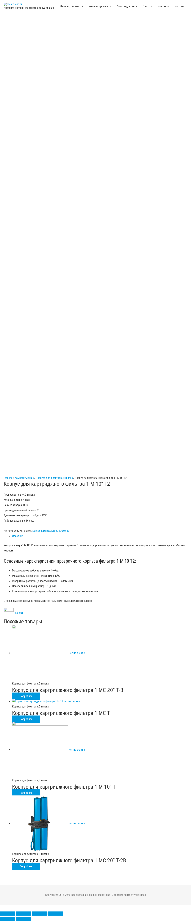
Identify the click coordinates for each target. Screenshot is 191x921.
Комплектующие (24, 478)
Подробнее (26, 696)
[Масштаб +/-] (55, 913)
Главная (8, 478)
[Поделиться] (23, 913)
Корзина (179, 6)
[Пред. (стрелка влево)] (7, 919)
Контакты (163, 6)
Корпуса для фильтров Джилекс (54, 478)
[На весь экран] (39, 913)
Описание (17, 536)
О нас (146, 6)
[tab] (99, 536)
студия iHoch (138, 895)
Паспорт (19, 612)
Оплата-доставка (127, 6)
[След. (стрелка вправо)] (23, 919)
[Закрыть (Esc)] (7, 913)
